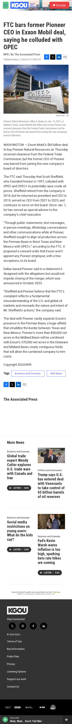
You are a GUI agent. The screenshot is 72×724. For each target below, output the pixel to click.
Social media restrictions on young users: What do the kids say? (20, 531)
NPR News (56, 373)
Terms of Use (14, 641)
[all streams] (67, 719)
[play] (5, 719)
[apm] (29, 707)
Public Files (13, 656)
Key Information (16, 649)
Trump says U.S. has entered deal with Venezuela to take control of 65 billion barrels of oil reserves (51, 486)
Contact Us (13, 686)
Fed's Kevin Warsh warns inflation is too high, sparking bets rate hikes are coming (49, 551)
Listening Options (16, 671)
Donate (61, 5)
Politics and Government (50, 470)
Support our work (16, 679)
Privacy (11, 664)
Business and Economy (28, 373)
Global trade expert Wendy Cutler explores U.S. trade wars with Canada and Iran (19, 467)
